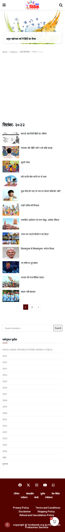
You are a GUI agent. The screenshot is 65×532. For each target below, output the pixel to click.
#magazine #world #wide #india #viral (27, 349)
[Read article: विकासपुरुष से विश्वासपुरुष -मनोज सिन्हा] (10, 253)
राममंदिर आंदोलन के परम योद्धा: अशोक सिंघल (40, 219)
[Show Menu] (4, 5)
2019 (4, 406)
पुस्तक (5, 464)
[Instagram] (36, 485)
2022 (4, 425)
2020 (4, 413)
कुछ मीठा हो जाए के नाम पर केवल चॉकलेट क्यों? (41, 191)
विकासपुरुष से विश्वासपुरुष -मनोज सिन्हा (37, 248)
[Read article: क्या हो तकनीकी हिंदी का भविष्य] (10, 138)
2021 (4, 419)
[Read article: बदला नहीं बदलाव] (10, 296)
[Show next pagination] (38, 307)
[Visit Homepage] (32, 5)
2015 (4, 381)
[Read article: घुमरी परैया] (10, 167)
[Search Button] (60, 5)
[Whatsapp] (53, 485)
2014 (4, 375)
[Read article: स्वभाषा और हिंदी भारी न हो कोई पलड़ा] (10, 152)
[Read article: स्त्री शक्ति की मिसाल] (10, 210)
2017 (4, 394)
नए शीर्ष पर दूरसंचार (29, 263)
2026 (4, 451)
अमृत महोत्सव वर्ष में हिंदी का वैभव (21, 39)
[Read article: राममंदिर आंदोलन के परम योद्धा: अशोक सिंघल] (10, 224)
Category (13, 51)
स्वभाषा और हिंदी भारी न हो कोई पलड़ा (36, 147)
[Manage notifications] (7, 524)
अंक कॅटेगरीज (25, 51)
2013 (4, 368)
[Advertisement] (32, 87)
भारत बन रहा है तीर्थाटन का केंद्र (34, 234)
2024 (4, 438)
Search (58, 328)
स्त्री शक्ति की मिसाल (30, 205)
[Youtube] (45, 485)
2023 (4, 432)
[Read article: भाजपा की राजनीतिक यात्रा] (10, 282)
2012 (4, 362)
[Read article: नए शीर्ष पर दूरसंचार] (10, 267)
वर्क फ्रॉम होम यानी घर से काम (33, 176)
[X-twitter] (28, 485)
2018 (4, 400)
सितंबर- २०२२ (37, 51)
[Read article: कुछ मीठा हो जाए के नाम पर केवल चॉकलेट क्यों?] (10, 195)
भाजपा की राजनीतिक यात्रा (32, 277)
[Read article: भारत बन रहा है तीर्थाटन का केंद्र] (10, 238)
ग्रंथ (4, 457)
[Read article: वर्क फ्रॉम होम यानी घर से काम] (10, 181)
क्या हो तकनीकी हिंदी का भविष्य (33, 133)
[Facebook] (20, 485)
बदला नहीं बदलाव (28, 291)
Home (4, 51)
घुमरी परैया (25, 162)
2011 (4, 356)
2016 (4, 387)
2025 (4, 445)
